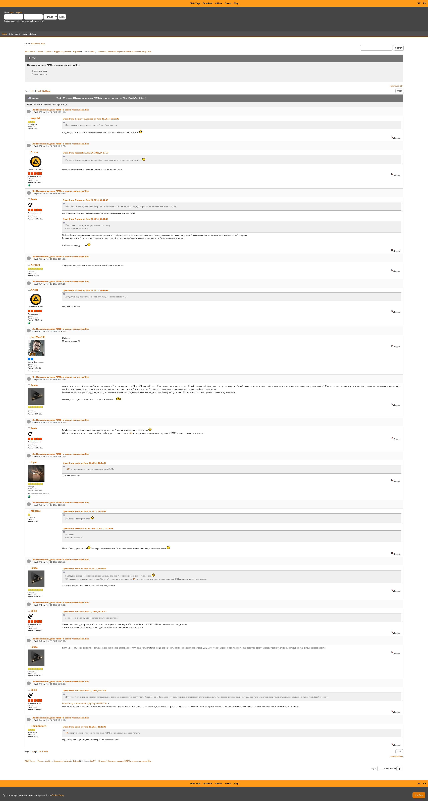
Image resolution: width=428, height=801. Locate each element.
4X (131, 433)
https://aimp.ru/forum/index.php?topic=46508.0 (84, 703)
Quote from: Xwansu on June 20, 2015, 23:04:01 (85, 290)
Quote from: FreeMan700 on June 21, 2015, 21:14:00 (88, 528)
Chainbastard (38, 725)
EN (424, 3)
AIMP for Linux (37, 43)
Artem (34, 152)
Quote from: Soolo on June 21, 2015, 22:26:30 (84, 463)
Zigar (34, 462)
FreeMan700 (38, 337)
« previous (394, 86)
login (12, 12)
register (19, 12)
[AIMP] (29, 186)
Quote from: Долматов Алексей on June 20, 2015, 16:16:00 (91, 119)
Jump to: (373, 769)
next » (400, 86)
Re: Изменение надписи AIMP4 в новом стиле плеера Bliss (60, 109)
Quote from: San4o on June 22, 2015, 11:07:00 (84, 690)
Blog (236, 3)
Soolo (34, 199)
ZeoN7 (92, 52)
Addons (218, 3)
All (39, 91)
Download (207, 3)
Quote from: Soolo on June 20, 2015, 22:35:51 (84, 511)
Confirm (419, 795)
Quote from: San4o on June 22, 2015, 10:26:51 (84, 611)
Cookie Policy (57, 795)
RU (418, 3)
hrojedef (35, 118)
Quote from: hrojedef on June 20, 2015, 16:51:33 (86, 152)
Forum (228, 3)
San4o (34, 385)
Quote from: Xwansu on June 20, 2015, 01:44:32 (85, 200)
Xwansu (35, 264)
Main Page (195, 3)
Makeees (35, 510)
